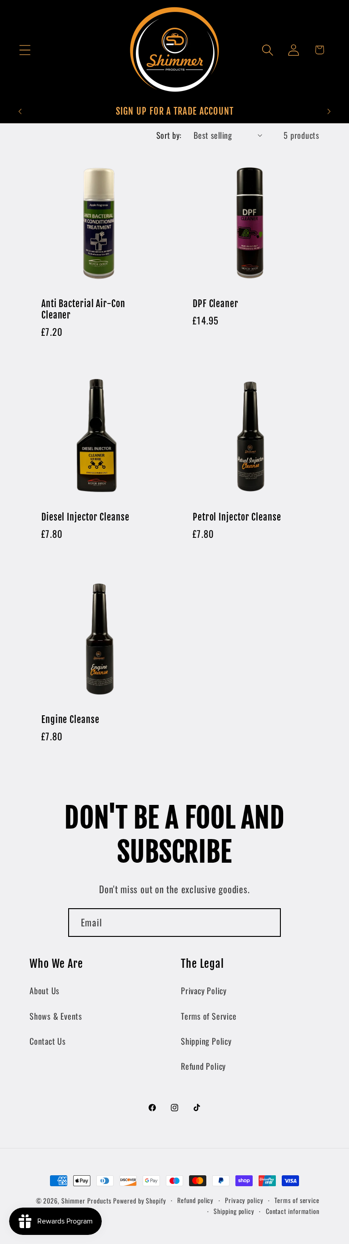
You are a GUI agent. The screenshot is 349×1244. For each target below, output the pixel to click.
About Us (45, 990)
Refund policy (195, 1200)
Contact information (292, 1211)
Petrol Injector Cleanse (237, 517)
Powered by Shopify (139, 1200)
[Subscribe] (267, 922)
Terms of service (296, 1200)
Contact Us (48, 1041)
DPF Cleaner (216, 303)
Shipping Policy (206, 1041)
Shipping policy (234, 1211)
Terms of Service (208, 1016)
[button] (25, 50)
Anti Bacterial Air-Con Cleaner (83, 309)
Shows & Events (56, 1016)
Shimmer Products (86, 1200)
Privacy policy (244, 1200)
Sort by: (169, 135)
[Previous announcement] (20, 111)
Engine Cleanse (70, 719)
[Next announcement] (329, 111)
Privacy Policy (204, 990)
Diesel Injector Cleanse (85, 517)
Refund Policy (203, 1066)
